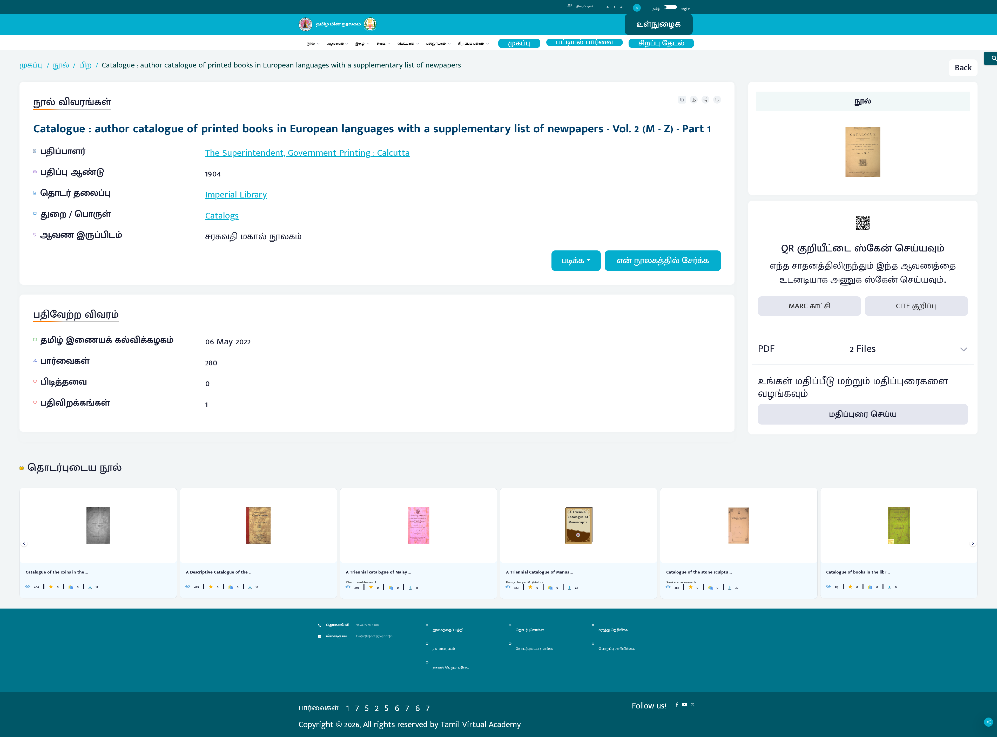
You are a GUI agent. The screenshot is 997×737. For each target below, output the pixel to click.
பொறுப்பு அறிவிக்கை (616, 648)
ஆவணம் (336, 43)
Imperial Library (236, 194)
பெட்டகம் (406, 43)
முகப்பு (519, 43)
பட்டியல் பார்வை (584, 42)
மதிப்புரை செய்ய (863, 414)
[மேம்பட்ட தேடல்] (990, 58)
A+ (622, 7)
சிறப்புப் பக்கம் (471, 43)
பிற (85, 65)
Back (963, 68)
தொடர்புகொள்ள (530, 630)
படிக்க (572, 261)
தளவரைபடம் (444, 648)
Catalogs (222, 215)
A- (608, 7)
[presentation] (24, 543)
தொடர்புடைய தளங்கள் (535, 648)
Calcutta (393, 153)
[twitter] (694, 704)
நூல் (311, 43)
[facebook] (679, 704)
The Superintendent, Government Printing (287, 153)
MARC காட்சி (810, 306)
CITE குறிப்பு (916, 306)
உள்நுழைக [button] (659, 24)
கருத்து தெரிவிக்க (613, 630)
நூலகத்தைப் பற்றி (448, 630)
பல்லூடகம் (436, 43)
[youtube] (686, 704)
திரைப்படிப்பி (585, 6)
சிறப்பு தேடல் (661, 43)
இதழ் (360, 43)
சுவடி (381, 43)
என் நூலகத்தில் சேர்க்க (663, 261)
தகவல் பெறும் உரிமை (451, 667)
